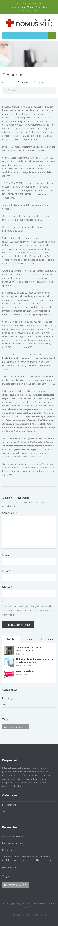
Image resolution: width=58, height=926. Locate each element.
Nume (6, 555)
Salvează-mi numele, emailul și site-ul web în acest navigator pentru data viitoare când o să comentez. (27, 610)
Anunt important (25, 671)
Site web (7, 587)
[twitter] (14, 915)
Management (8, 850)
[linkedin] (27, 915)
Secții (4, 704)
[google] (23, 915)
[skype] (40, 915)
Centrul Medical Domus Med (16, 82)
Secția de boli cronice (12, 837)
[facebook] (18, 915)
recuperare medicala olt (15, 727)
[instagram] (31, 915)
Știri (4, 710)
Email (6, 571)
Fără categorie (9, 698)
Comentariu (9, 513)
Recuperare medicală (12, 843)
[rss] (45, 915)
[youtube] (36, 915)
